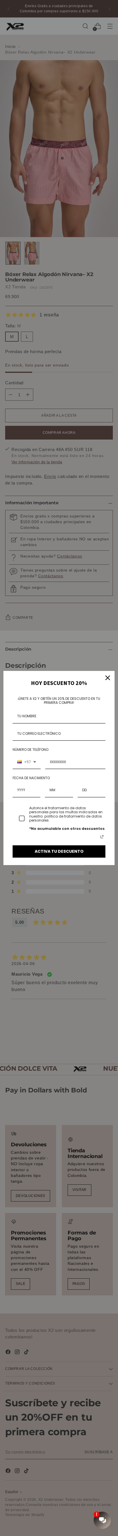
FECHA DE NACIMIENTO (31, 777)
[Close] (108, 678)
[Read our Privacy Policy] (102, 836)
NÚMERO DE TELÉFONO (30, 749)
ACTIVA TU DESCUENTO (59, 851)
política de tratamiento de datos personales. (65, 818)
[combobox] (27, 762)
